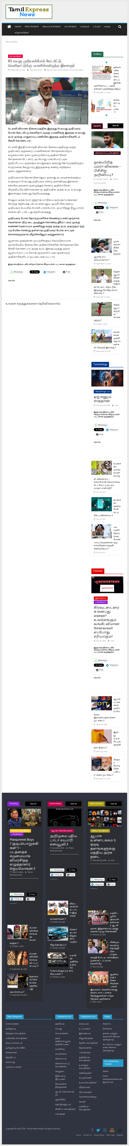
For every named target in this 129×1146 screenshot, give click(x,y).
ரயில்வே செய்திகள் (16, 1038)
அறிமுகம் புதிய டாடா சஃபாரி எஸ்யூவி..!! (63, 840)
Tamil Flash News (76, 69)
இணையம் (100, 598)
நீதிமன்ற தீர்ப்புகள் (60, 1078)
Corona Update (12, 1024)
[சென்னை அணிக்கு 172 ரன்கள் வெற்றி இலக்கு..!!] (101, 331)
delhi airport (63, 69)
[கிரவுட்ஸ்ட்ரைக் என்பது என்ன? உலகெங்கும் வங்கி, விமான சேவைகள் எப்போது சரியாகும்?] (107, 578)
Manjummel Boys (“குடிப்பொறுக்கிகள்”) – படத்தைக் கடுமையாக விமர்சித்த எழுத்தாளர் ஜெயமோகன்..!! (24, 854)
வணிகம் (60, 1049)
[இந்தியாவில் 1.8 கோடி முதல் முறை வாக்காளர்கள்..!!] (101, 97)
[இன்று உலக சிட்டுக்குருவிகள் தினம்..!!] (101, 731)
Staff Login (110, 1135)
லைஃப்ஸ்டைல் (14, 1043)
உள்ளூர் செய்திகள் (22, 32)
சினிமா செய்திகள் (32, 26)
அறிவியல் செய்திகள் (85, 1059)
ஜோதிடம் (11, 1057)
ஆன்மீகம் (60, 1099)
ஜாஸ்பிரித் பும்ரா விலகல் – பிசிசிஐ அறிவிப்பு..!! (107, 169)
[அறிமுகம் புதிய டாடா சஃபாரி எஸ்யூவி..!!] (64, 810)
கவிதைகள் (85, 1073)
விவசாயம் (61, 1058)
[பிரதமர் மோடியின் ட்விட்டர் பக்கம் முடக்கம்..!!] (101, 759)
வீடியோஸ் (84, 1087)
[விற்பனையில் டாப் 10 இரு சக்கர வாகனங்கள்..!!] (58, 902)
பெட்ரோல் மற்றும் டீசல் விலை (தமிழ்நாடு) (112, 1047)
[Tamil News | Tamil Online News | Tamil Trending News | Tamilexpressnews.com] (9, 26)
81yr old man (52, 69)
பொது (58, 1028)
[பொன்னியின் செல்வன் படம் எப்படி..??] (17, 952)
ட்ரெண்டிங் (100, 602)
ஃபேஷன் (60, 1114)
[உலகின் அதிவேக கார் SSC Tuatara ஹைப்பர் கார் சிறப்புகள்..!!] (58, 954)
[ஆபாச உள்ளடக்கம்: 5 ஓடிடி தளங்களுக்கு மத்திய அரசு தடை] (105, 810)
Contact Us (87, 1135)
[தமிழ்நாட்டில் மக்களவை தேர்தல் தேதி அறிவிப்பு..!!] (101, 68)
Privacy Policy (99, 1135)
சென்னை (11, 1052)
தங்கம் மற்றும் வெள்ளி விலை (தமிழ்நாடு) (111, 1036)
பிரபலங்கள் (85, 1092)
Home (78, 1135)
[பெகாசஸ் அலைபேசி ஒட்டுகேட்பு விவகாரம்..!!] (101, 499)
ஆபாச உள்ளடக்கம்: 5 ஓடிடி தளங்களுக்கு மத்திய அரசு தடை (103, 846)
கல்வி (82, 1102)
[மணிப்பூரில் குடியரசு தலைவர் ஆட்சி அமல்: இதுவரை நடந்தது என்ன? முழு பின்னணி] (98, 911)
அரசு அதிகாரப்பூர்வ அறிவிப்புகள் (63, 1041)
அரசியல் (18, 26)
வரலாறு (107, 26)
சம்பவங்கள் (15, 56)
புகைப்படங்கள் (14, 1067)
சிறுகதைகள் (86, 1038)
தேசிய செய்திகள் (100, 830)
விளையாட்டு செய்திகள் (52, 26)
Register (120, 1135)
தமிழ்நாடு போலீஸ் (15, 1048)
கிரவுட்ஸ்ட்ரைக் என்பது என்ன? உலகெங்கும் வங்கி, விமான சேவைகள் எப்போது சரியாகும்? (107, 622)
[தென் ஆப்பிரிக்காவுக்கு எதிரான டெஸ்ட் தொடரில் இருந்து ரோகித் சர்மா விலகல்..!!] (101, 271)
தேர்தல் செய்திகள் (16, 1033)
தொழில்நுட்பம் (102, 391)
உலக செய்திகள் (70, 26)
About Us (107, 1024)
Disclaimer (107, 1028)
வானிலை (61, 1054)
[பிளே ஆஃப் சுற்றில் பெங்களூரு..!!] (101, 304)
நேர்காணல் (85, 1048)
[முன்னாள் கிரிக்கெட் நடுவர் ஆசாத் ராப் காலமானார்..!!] (101, 240)
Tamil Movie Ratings (87, 1097)
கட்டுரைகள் (84, 26)
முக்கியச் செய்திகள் (85, 1108)
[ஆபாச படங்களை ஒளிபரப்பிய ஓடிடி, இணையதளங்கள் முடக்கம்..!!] (101, 698)
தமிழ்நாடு (11, 1028)
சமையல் (84, 1024)
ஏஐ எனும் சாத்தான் (102, 399)
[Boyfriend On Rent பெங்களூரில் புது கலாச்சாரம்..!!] (17, 975)
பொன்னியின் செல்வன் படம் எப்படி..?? (34, 960)
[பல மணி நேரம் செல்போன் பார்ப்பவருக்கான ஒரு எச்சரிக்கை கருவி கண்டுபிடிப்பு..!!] (101, 526)
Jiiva (116, 405)
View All (115, 125)
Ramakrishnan (36, 69)
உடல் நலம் (97, 26)
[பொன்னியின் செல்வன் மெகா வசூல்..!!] (17, 926)
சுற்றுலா (59, 1071)
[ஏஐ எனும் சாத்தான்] (107, 372)
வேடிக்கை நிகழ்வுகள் (61, 1085)
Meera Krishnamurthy (21, 873)
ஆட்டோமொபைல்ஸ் (62, 830)
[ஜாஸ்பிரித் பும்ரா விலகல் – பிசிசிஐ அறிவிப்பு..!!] (107, 133)
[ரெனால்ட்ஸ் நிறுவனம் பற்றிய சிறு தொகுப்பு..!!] (58, 928)
